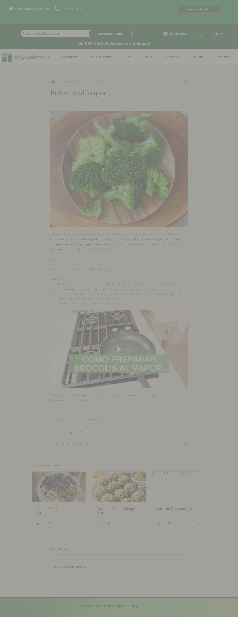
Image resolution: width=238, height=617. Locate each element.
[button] (172, 227)
